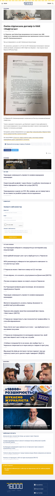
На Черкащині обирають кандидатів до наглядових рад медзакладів (25, 249)
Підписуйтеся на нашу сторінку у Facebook (18, 144)
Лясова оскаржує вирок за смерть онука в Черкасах (24, 281)
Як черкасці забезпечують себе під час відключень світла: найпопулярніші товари (27, 469)
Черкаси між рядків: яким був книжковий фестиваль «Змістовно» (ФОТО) (24, 312)
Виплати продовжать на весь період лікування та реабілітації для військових (23, 304)
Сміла (50, 153)
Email (5, 215)
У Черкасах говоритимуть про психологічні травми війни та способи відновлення (27, 320)
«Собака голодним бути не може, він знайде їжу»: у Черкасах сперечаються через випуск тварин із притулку (26, 344)
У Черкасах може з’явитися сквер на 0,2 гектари (23, 269)
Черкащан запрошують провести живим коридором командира (24, 296)
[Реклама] (27, 15)
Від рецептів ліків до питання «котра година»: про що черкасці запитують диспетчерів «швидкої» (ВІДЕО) (24, 352)
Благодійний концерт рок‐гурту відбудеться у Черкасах (25, 256)
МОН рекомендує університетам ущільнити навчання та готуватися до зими (25, 263)
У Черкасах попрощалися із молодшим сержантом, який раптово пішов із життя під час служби (25, 336)
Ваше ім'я (6, 210)
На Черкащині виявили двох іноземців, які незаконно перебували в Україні (24, 288)
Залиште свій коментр (9, 228)
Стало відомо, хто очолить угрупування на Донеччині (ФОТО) (27, 275)
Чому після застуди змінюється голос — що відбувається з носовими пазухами (26, 328)
